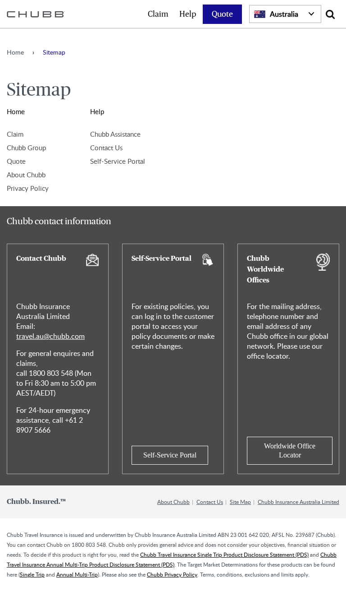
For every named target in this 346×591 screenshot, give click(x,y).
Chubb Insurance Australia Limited (298, 501)
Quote (222, 14)
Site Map (240, 501)
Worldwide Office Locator (289, 450)
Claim (158, 14)
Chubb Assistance (115, 134)
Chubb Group (26, 147)
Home (15, 52)
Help (187, 14)
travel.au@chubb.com (50, 336)
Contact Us (106, 147)
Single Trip (32, 574)
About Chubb (26, 174)
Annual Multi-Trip (77, 574)
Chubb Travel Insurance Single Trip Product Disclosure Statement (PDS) (224, 554)
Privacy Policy (28, 188)
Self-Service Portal (117, 161)
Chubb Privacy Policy (172, 574)
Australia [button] (284, 14)
